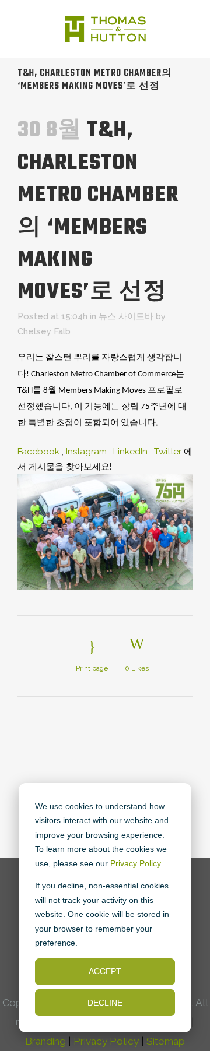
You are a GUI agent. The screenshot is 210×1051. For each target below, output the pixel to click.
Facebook (39, 451)
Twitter (167, 451)
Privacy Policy (135, 863)
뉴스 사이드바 (126, 316)
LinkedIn (130, 451)
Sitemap (165, 1041)
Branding (45, 1041)
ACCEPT (105, 971)
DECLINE (105, 1002)
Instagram (86, 451)
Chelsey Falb (44, 331)
